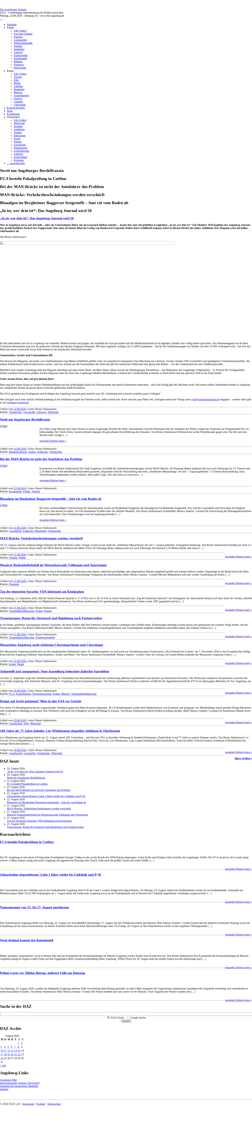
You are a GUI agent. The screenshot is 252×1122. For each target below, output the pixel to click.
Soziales (18, 126)
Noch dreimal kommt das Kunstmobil (26, 940)
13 (12, 1050)
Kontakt (41, 1103)
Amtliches (19, 129)
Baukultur (19, 89)
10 (2, 1050)
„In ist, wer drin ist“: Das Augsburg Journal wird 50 (37, 218)
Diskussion (20, 135)
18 (5, 1054)
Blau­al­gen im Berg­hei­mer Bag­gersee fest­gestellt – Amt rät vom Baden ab (50, 499)
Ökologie (14, 584)
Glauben (18, 101)
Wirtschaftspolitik (23, 43)
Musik (17, 83)
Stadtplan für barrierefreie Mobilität (19, 1086)
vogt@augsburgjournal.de (205, 399)
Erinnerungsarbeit (45, 637)
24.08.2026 (20, 409)
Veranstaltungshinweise (21, 610)
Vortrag (18, 132)
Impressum (28, 1103)
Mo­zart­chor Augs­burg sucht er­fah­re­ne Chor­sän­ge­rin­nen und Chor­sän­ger (51, 645)
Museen (18, 92)
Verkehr (18, 46)
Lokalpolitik (20, 40)
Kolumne (19, 160)
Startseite (12, 24)
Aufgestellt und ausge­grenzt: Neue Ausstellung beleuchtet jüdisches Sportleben (54, 671)
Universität (20, 104)
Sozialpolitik (20, 58)
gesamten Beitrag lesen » (52, 440)
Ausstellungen (21, 95)
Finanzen (19, 64)
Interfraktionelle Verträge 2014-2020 (19, 1083)
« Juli (3, 1065)
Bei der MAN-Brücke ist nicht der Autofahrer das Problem (41, 459)
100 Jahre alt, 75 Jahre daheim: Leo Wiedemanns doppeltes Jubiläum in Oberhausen (60, 731)
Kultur (39, 610)
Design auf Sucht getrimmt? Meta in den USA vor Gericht (40, 701)
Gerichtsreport (21, 150)
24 (2, 1058)
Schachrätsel (20, 157)
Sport (10, 110)
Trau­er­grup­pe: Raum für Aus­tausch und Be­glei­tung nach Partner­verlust (51, 618)
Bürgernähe (20, 67)
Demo (17, 138)
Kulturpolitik (21, 55)
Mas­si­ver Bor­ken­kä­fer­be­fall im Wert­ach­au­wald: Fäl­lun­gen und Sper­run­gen (53, 565)
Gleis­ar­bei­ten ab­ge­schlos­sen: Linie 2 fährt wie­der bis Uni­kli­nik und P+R (46, 796)
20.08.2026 (20, 690)
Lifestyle (18, 154)
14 (15, 1050)
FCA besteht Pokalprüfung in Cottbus (27, 783)
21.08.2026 (20, 554)
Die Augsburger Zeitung (13, 9)
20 (12, 1054)
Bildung (18, 61)
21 (15, 1054)
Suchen (126, 1021)
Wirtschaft (19, 123)
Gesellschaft (15, 723)
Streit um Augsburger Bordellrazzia (25, 419)
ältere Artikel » (243, 758)
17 (2, 1054)
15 (19, 1050)
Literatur (18, 86)
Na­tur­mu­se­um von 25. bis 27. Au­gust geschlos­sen (34, 907)
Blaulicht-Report (18, 451)
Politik (26, 491)
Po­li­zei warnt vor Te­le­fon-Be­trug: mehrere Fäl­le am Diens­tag (42, 973)
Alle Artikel (20, 30)
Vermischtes (15, 412)
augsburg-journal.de (18, 402)
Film (16, 80)
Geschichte (20, 144)
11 (5, 1050)
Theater (18, 77)
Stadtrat (4, 1089)
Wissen (17, 141)
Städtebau (19, 49)
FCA (11, 693)
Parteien (18, 36)
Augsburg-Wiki (8, 1080)
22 (19, 1054)
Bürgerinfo (41, 530)
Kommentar (13, 114)
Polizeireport (20, 147)
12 (8, 1050)
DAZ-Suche (117, 1017)
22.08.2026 (20, 488)
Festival (18, 98)
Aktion (32, 451)
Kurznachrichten (16, 107)
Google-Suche (138, 1017)
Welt (25, 723)
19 (8, 1054)
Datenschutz (54, 1103)
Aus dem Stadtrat (23, 33)
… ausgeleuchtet (16, 163)
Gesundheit (15, 530)
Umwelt (18, 52)
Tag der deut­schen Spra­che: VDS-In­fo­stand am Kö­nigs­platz (42, 591)
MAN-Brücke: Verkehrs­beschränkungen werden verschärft (41, 538)
